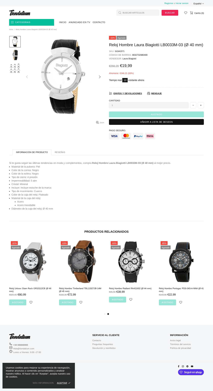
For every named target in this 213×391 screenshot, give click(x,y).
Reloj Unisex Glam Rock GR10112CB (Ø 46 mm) (30, 289)
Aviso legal (175, 340)
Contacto (96, 340)
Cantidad (114, 100)
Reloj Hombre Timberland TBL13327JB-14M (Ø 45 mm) (80, 289)
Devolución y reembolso (103, 348)
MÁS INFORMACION (43, 383)
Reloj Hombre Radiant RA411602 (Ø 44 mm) (130, 288)
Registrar (168, 3)
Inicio (11, 29)
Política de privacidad (180, 348)
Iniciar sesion (182, 3)
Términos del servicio (180, 344)
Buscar (170, 13)
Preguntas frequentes (102, 344)
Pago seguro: (117, 130)
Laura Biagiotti (129, 58)
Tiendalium (19, 13)
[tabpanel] (131, 274)
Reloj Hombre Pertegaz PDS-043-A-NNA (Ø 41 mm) (181, 289)
